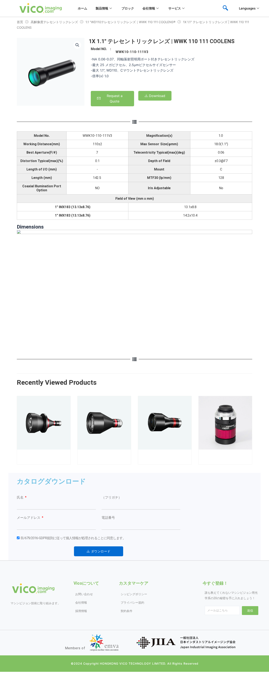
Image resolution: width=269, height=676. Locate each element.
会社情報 (148, 8)
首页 (20, 22)
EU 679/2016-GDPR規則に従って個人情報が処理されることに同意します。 (73, 538)
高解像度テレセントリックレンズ (54, 22)
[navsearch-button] (225, 8)
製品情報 (102, 8)
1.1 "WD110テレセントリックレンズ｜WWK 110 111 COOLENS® (130, 22)
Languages (247, 8)
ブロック (127, 8)
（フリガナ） (112, 497)
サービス (174, 8)
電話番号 (108, 518)
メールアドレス (29, 518)
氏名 (20, 497)
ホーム (82, 8)
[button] (77, 45)
